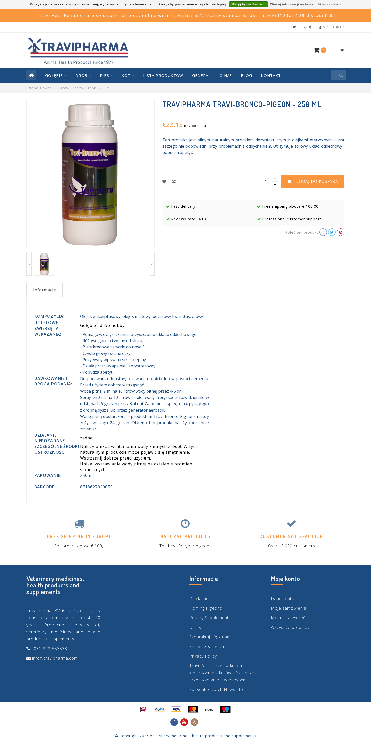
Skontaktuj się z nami (210, 637)
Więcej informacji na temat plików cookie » (305, 4)
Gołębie (54, 75)
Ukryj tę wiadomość (248, 4)
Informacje (44, 290)
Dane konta (282, 598)
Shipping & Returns (208, 646)
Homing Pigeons (205, 608)
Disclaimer (199, 598)
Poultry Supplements (210, 618)
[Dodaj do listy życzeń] (164, 181)
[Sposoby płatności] (143, 709)
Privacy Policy (203, 656)
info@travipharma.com (55, 658)
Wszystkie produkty (290, 627)
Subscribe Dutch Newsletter (217, 689)
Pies (104, 75)
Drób (81, 75)
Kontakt (271, 75)
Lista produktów (163, 75)
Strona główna (39, 88)
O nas (226, 75)
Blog (246, 75)
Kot (126, 75)
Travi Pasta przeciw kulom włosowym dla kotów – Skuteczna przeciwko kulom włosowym (223, 673)
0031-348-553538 (49, 648)
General (201, 75)
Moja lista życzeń (288, 618)
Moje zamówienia (288, 608)
